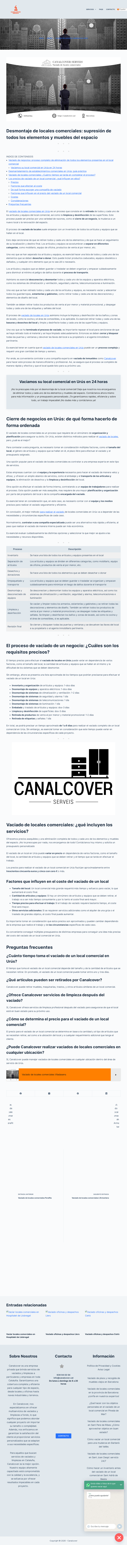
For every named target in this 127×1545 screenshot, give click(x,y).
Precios (14, 182)
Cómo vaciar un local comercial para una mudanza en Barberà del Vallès (103, 1443)
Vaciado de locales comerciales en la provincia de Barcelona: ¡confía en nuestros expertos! (103, 1392)
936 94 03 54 (63, 1375)
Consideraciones (19, 200)
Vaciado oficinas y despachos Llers (62, 1334)
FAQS (101, 9)
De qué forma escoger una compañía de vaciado (36, 189)
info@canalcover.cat (63, 1378)
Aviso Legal (104, 1369)
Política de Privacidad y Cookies (103, 1365)
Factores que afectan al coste (26, 186)
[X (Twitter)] (49, 1093)
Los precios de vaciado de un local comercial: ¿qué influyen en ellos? (44, 178)
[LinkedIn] (106, 1093)
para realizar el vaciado (52, 512)
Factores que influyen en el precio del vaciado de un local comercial (46, 193)
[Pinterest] (78, 1093)
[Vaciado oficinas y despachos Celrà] (103, 1320)
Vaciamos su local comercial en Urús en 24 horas (36, 167)
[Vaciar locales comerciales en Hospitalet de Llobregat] (24, 1320)
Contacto (110, 9)
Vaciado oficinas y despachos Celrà (102, 1334)
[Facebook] (20, 1093)
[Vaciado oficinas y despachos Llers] (63, 1320)
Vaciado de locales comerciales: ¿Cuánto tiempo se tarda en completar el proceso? (52, 175)
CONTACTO (63, 1436)
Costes (14, 197)
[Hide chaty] (119, 1537)
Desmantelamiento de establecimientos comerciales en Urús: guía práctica (47, 171)
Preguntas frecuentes (20, 204)
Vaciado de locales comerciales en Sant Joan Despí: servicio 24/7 (103, 1457)
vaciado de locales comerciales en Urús (29, 211)
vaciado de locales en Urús (35, 315)
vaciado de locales (108, 436)
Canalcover (110, 358)
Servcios (90, 9)
